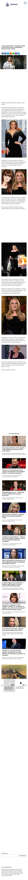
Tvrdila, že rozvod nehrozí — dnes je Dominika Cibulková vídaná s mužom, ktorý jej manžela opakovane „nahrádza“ (13, 539)
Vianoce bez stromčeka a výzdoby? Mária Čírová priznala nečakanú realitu (13, 516)
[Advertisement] (14, 27)
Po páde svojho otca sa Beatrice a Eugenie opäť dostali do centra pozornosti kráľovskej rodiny (12, 584)
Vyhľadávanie (4, 853)
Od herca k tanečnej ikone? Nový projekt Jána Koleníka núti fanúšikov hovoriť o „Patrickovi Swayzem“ (13, 471)
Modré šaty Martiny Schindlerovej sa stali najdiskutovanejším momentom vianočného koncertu (13, 562)
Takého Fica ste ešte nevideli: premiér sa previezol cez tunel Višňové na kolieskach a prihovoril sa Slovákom (13, 653)
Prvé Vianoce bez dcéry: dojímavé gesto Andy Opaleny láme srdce (12, 629)
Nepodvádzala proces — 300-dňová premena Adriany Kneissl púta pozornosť (13, 493)
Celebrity (16, 51)
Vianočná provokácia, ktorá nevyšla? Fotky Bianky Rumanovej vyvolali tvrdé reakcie (13, 449)
